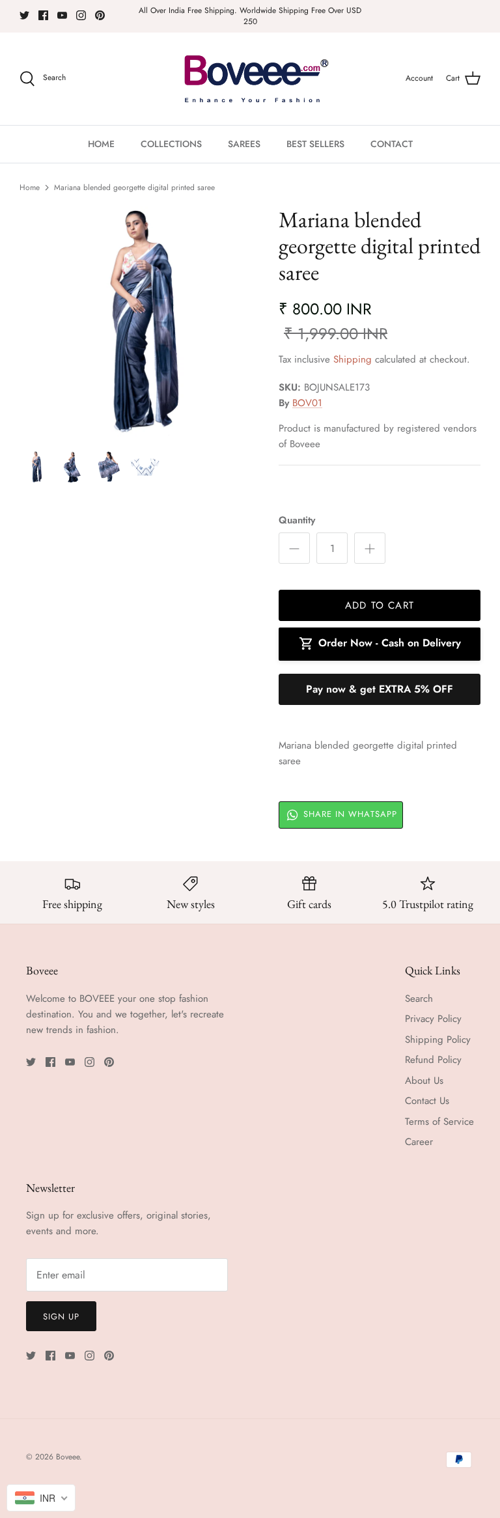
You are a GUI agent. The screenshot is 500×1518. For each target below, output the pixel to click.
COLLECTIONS (171, 143)
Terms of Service (439, 1121)
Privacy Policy (433, 1019)
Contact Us (427, 1101)
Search (419, 998)
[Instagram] (81, 15)
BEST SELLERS (315, 143)
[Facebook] (43, 15)
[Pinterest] (100, 15)
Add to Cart (379, 605)
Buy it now (379, 689)
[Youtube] (62, 15)
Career (419, 1142)
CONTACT (391, 143)
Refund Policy (433, 1060)
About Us (424, 1080)
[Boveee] (250, 79)
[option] (135, 321)
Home (30, 187)
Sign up (61, 1316)
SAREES (244, 143)
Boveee (67, 1457)
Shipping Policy (438, 1039)
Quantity (297, 520)
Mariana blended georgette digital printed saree (134, 187)
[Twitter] (24, 15)
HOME (101, 143)
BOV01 (307, 403)
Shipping (352, 359)
